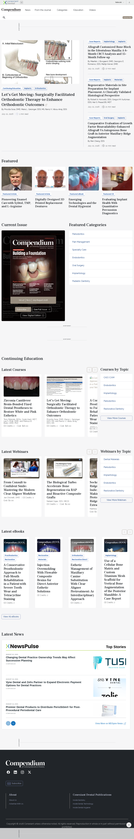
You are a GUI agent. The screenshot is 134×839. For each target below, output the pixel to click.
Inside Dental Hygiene (81, 807)
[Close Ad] (128, 824)
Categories (62, 10)
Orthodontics (40, 88)
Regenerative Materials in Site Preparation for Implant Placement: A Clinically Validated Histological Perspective (109, 90)
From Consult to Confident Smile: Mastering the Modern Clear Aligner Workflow (20, 488)
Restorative (10, 559)
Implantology (109, 41)
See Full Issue (40, 309)
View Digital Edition (31, 315)
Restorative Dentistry (114, 409)
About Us (12, 800)
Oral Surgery (109, 118)
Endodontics (78, 257)
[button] (89, 369)
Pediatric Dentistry (81, 281)
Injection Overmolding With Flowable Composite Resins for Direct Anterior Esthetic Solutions (47, 578)
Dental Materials (111, 459)
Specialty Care (79, 249)
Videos (92, 10)
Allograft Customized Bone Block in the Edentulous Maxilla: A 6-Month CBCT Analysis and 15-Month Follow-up (109, 52)
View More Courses (116, 418)
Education (78, 10)
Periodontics (78, 234)
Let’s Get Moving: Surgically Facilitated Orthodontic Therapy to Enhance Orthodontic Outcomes (38, 99)
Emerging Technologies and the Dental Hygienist (82, 203)
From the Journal (43, 10)
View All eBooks (11, 616)
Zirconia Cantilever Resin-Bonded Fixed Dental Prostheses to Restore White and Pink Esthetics (20, 408)
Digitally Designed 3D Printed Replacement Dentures (49, 203)
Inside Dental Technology (83, 804)
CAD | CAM (109, 377)
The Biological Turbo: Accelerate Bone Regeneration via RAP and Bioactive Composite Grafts (64, 489)
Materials (118, 80)
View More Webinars (116, 500)
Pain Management (81, 242)
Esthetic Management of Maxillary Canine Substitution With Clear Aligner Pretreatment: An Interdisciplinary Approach (82, 582)
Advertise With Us (16, 804)
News (27, 10)
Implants (27, 88)
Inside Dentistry (79, 800)
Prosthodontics (11, 555)
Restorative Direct (79, 559)
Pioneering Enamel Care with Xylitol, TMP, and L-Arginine (16, 203)
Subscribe (21, 309)
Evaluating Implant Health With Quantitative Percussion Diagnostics (114, 206)
